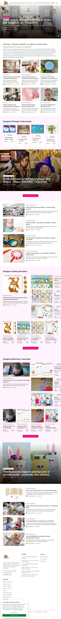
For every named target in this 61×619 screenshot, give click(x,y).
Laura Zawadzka (43, 558)
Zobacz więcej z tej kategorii (29, 195)
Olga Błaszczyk (6, 184)
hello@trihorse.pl (8, 574)
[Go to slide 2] (57, 36)
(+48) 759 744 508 (8, 572)
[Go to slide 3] (58, 36)
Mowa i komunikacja (31, 518)
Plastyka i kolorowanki (22, 2)
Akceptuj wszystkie (14, 615)
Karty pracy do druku (37, 2)
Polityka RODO (30, 611)
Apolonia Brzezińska (7, 29)
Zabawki (51, 2)
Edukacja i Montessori (7, 596)
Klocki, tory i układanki (7, 594)
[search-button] (53, 3)
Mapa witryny (45, 611)
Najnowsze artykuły (13, 2)
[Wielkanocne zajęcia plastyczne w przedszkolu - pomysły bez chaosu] (30, 463)
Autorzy (42, 554)
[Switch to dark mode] (57, 3)
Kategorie (5, 579)
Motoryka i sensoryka (45, 2)
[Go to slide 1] (56, 36)
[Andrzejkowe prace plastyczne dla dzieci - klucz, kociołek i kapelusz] (30, 170)
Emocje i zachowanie (31, 220)
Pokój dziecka (6, 16)
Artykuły (24, 554)
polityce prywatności (19, 609)
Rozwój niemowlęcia (27, 74)
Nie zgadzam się (14, 612)
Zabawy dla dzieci (30, 2)
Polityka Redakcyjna (38, 611)
